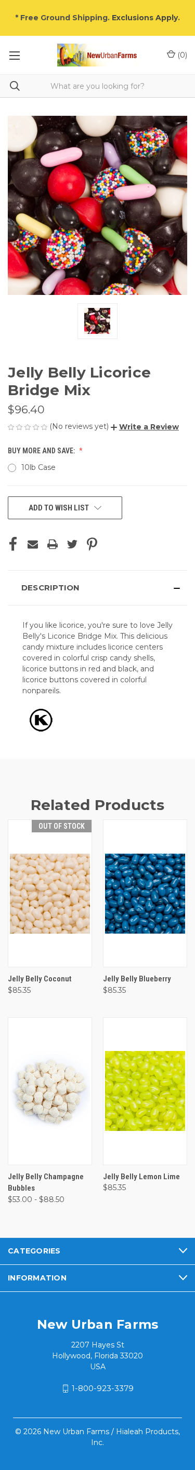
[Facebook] (13, 544)
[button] (145, 426)
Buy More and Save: (42, 451)
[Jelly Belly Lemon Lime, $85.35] (145, 1091)
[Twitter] (72, 544)
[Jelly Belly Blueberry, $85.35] (145, 893)
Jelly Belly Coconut (39, 978)
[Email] (33, 544)
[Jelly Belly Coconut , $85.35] (50, 893)
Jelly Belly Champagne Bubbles (46, 1182)
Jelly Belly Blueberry (137, 978)
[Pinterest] (92, 544)
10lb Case (38, 467)
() (181, 55)
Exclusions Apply (145, 17)
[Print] (52, 544)
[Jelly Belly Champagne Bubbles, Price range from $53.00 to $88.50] (50, 1091)
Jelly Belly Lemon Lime (141, 1176)
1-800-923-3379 (103, 1388)
